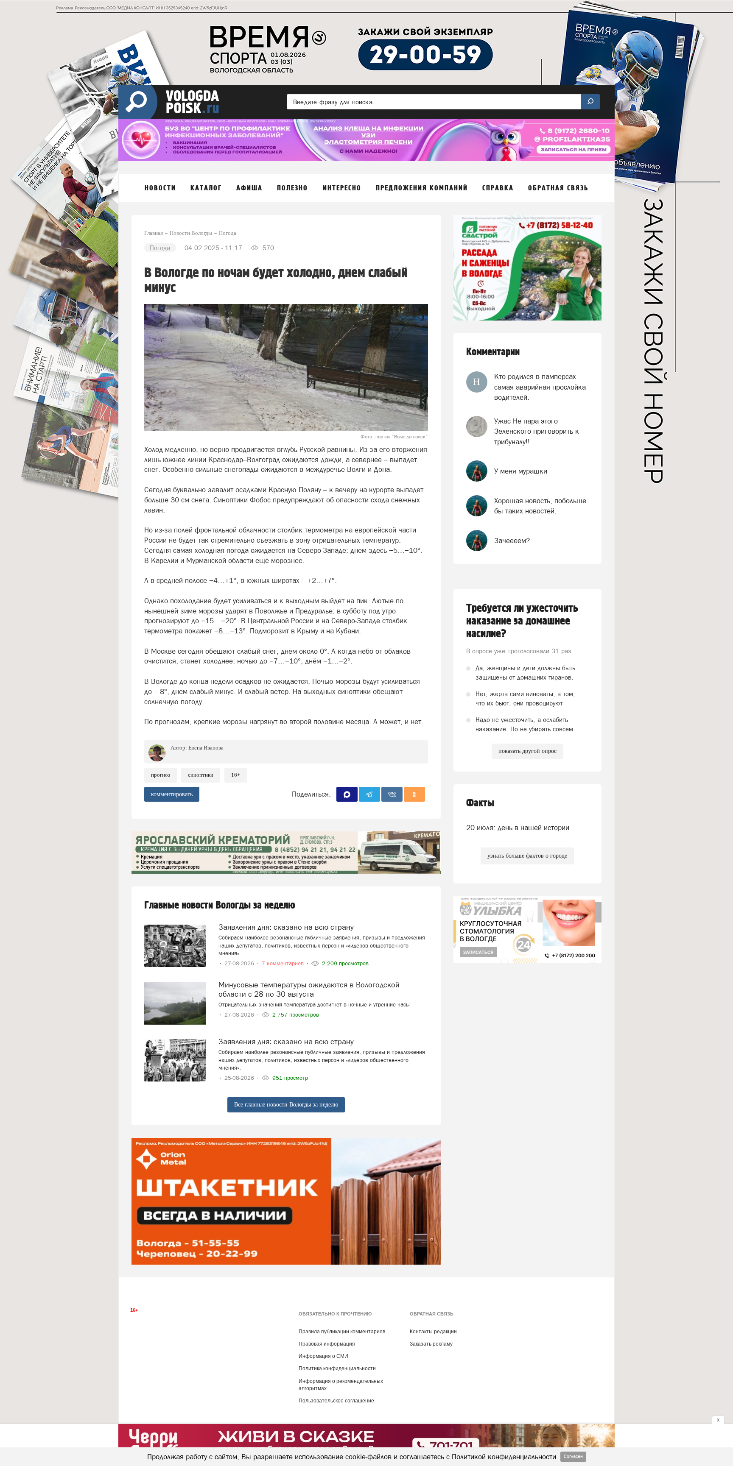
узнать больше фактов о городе (527, 856)
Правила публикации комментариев (342, 1332)
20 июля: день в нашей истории (517, 827)
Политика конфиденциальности (337, 1368)
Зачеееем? (512, 540)
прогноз (160, 775)
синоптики (200, 775)
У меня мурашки (520, 471)
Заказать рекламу (431, 1344)
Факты (480, 803)
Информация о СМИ (323, 1356)
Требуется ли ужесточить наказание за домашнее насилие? (522, 621)
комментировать (172, 794)
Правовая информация (327, 1344)
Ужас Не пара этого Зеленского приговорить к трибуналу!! (536, 431)
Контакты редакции (433, 1332)
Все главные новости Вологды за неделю (286, 1104)
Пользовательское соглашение (336, 1401)
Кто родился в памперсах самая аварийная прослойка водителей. (540, 386)
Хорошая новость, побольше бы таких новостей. (540, 505)
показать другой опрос (527, 751)
